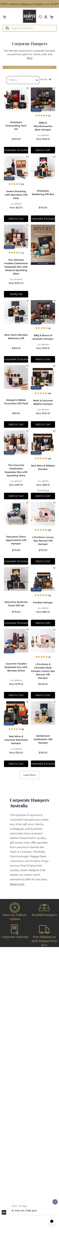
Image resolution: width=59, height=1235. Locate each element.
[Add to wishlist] (27, 88)
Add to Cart (42, 150)
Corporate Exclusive (16, 150)
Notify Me (16, 294)
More (29, 57)
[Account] (46, 17)
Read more (17, 884)
